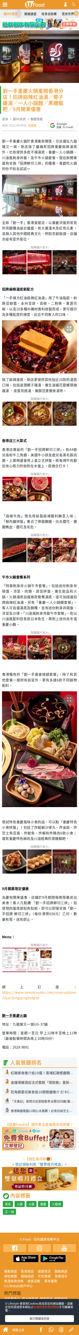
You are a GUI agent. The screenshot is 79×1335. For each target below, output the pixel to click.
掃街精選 (10, 1276)
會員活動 (33, 1280)
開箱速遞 (30, 14)
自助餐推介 (12, 1298)
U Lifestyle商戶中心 (18, 1285)
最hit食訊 (19, 119)
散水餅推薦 (30, 1298)
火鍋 (20, 1204)
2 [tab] (36, 22)
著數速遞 (10, 1271)
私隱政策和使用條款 (46, 1307)
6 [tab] (43, 28)
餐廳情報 (36, 119)
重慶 (43, 1204)
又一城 (9, 1212)
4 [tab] (49, 22)
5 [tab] (36, 28)
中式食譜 (44, 1276)
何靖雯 (32, 125)
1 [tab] (30, 22)
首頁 (5, 119)
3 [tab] (43, 22)
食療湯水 (60, 1276)
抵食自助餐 (49, 14)
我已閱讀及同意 (39, 1318)
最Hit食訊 (11, 13)
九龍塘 (56, 1204)
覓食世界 (68, 14)
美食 (8, 1204)
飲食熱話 (27, 1271)
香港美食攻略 (13, 1280)
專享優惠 (50, 1280)
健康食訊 (44, 1271)
